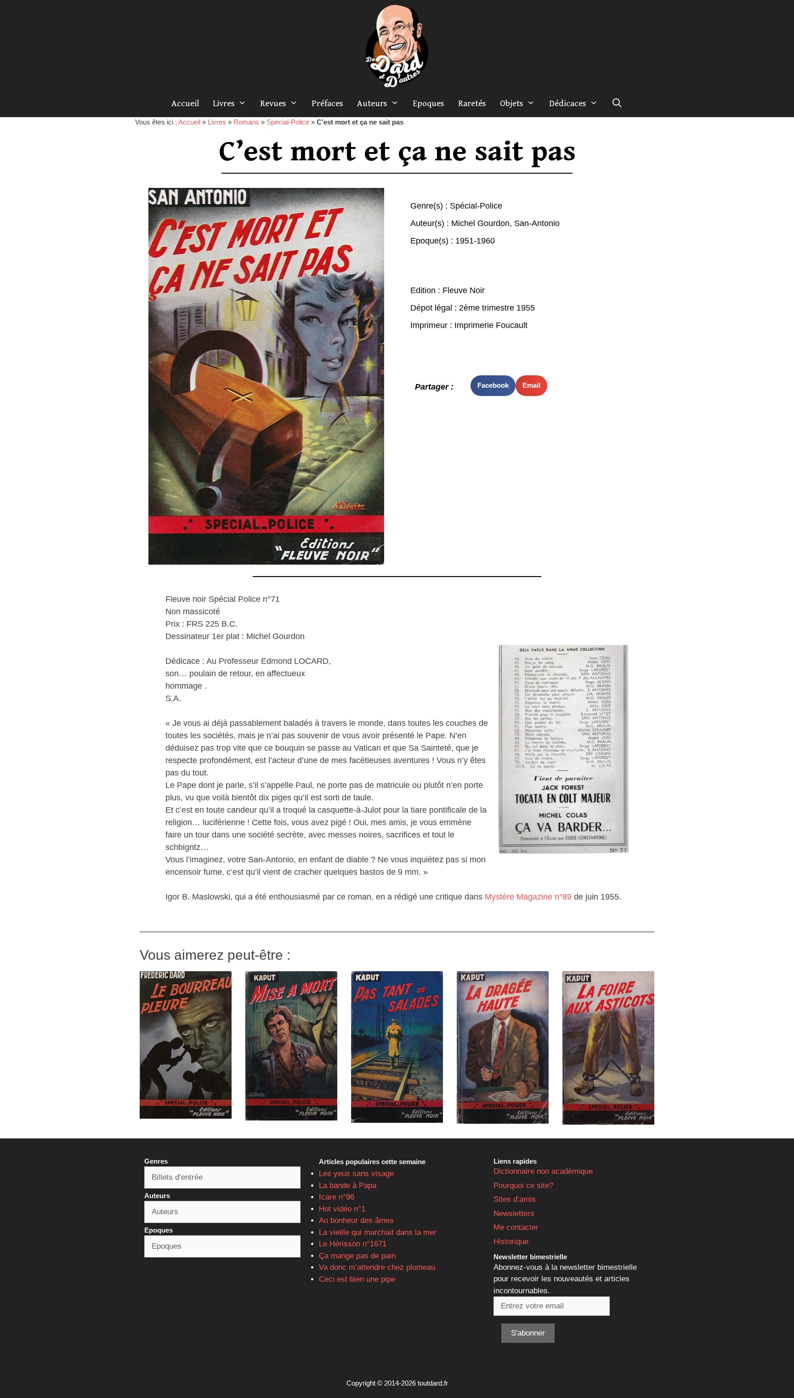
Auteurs (372, 103)
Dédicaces (567, 103)
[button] (493, 385)
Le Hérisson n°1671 (352, 1244)
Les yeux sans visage (356, 1173)
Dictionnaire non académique (543, 1171)
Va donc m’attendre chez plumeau (377, 1267)
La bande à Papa (347, 1185)
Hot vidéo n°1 (342, 1209)
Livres (224, 103)
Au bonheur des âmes (356, 1220)
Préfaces (327, 103)
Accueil (185, 103)
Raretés (472, 103)
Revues (273, 103)
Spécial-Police (288, 122)
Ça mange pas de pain (357, 1255)
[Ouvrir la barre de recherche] (617, 103)
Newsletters (513, 1213)
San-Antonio (537, 223)
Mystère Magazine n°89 (528, 896)
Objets (511, 103)
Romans (246, 122)
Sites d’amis (514, 1199)
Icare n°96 (336, 1197)
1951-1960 (475, 240)
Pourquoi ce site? (523, 1185)
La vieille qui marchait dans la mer (378, 1232)
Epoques (428, 103)
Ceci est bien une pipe (357, 1279)
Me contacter (516, 1227)
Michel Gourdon (480, 223)
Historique (510, 1241)
